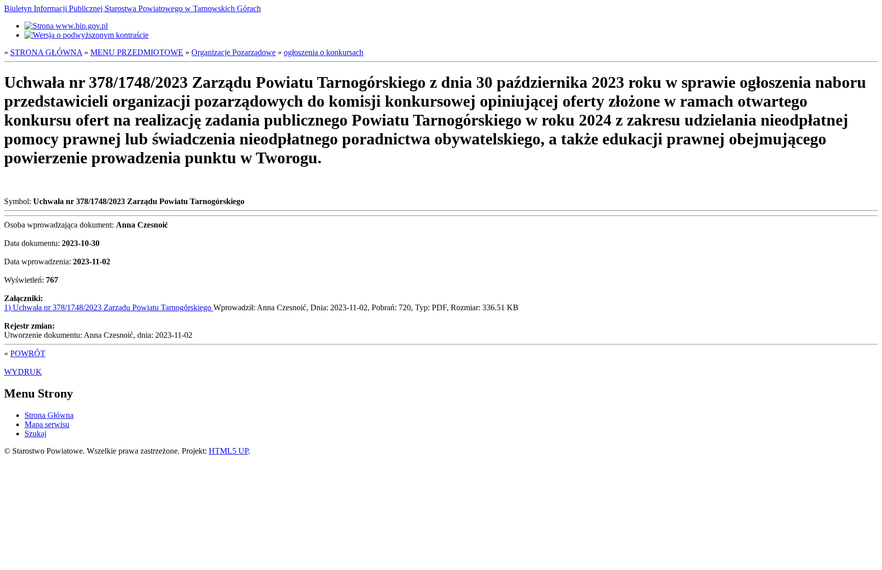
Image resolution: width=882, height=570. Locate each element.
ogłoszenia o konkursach (323, 52)
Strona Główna (49, 415)
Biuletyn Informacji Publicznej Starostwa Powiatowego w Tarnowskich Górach (132, 8)
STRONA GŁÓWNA (46, 52)
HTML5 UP (228, 451)
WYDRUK (23, 371)
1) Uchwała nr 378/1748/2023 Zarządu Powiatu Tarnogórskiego (108, 307)
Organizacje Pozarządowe (233, 52)
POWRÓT (27, 353)
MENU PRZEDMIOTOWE (136, 52)
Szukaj (35, 433)
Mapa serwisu (46, 424)
